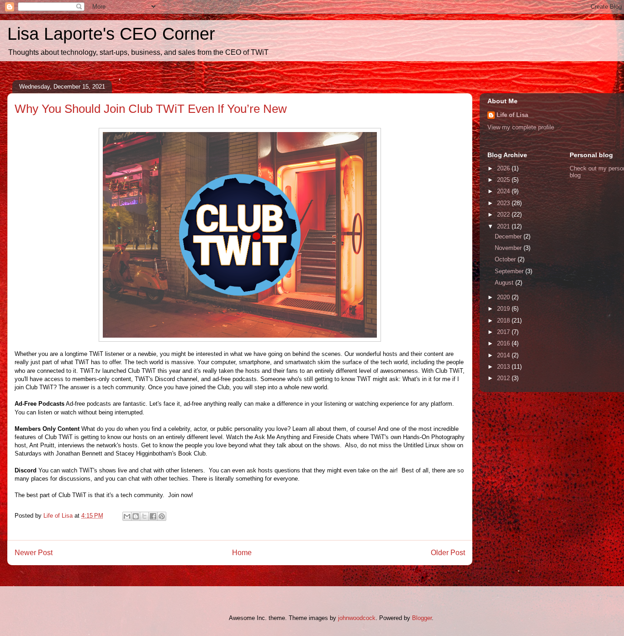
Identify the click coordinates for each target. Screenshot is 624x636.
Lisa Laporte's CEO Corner (111, 33)
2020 (504, 297)
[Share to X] (144, 516)
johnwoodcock (356, 618)
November (509, 247)
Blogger (422, 618)
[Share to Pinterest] (161, 516)
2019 (504, 308)
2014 (504, 355)
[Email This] (127, 516)
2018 (504, 320)
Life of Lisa (512, 114)
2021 (504, 226)
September (510, 271)
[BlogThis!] (135, 516)
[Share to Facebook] (153, 516)
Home (242, 552)
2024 (504, 191)
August (505, 282)
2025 (504, 179)
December (509, 236)
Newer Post (34, 552)
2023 (504, 203)
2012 (504, 378)
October (506, 259)
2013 (504, 366)
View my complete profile (520, 127)
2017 (504, 332)
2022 (504, 214)
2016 (504, 343)
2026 (504, 168)
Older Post (448, 552)
